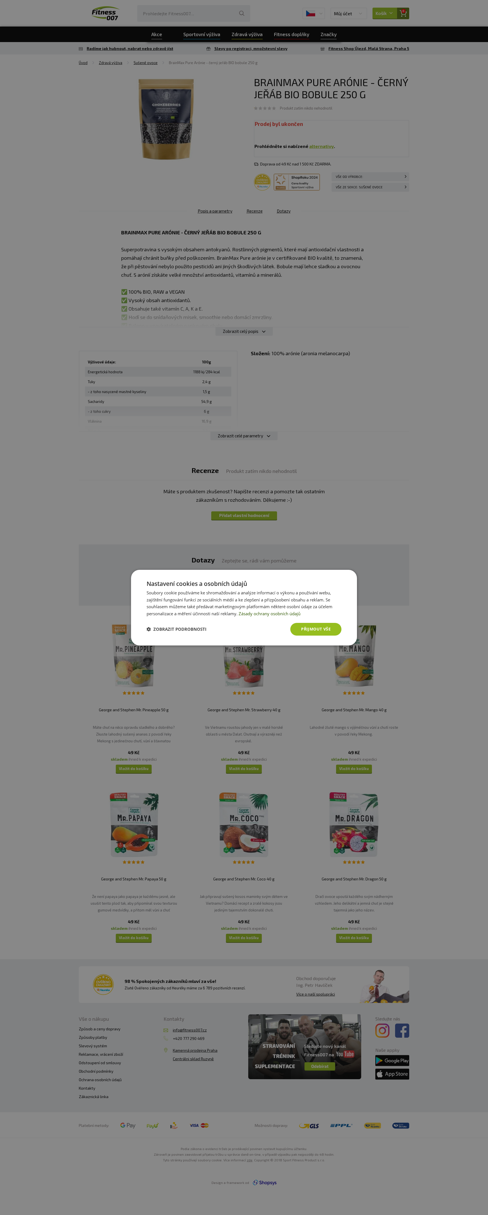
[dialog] (244, 607)
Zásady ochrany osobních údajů (269, 613)
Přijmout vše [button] (316, 629)
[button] (176, 629)
